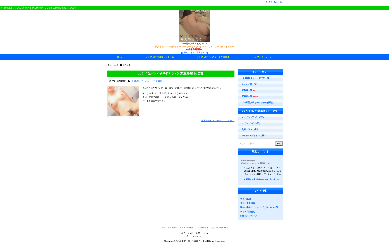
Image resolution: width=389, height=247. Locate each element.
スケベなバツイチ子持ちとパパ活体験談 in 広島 (171, 73)
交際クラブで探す (250, 129)
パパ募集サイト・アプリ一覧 (255, 78)
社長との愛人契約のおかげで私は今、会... (263, 179)
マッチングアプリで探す (253, 117)
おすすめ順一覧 (249, 84)
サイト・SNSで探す (251, 123)
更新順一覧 (250, 96)
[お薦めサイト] (188, 52)
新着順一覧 (249, 90)
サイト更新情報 (247, 203)
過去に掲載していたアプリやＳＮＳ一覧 (259, 207)
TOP (163, 227)
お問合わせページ (248, 216)
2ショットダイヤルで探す (254, 135)
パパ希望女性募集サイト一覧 (160, 57)
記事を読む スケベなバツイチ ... (217, 120)
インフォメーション (262, 57)
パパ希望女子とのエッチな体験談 (213, 57)
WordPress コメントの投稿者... (254, 163)
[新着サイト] (202, 52)
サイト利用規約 (247, 211)
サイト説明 (245, 199)
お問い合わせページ (219, 227)
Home (120, 57)
